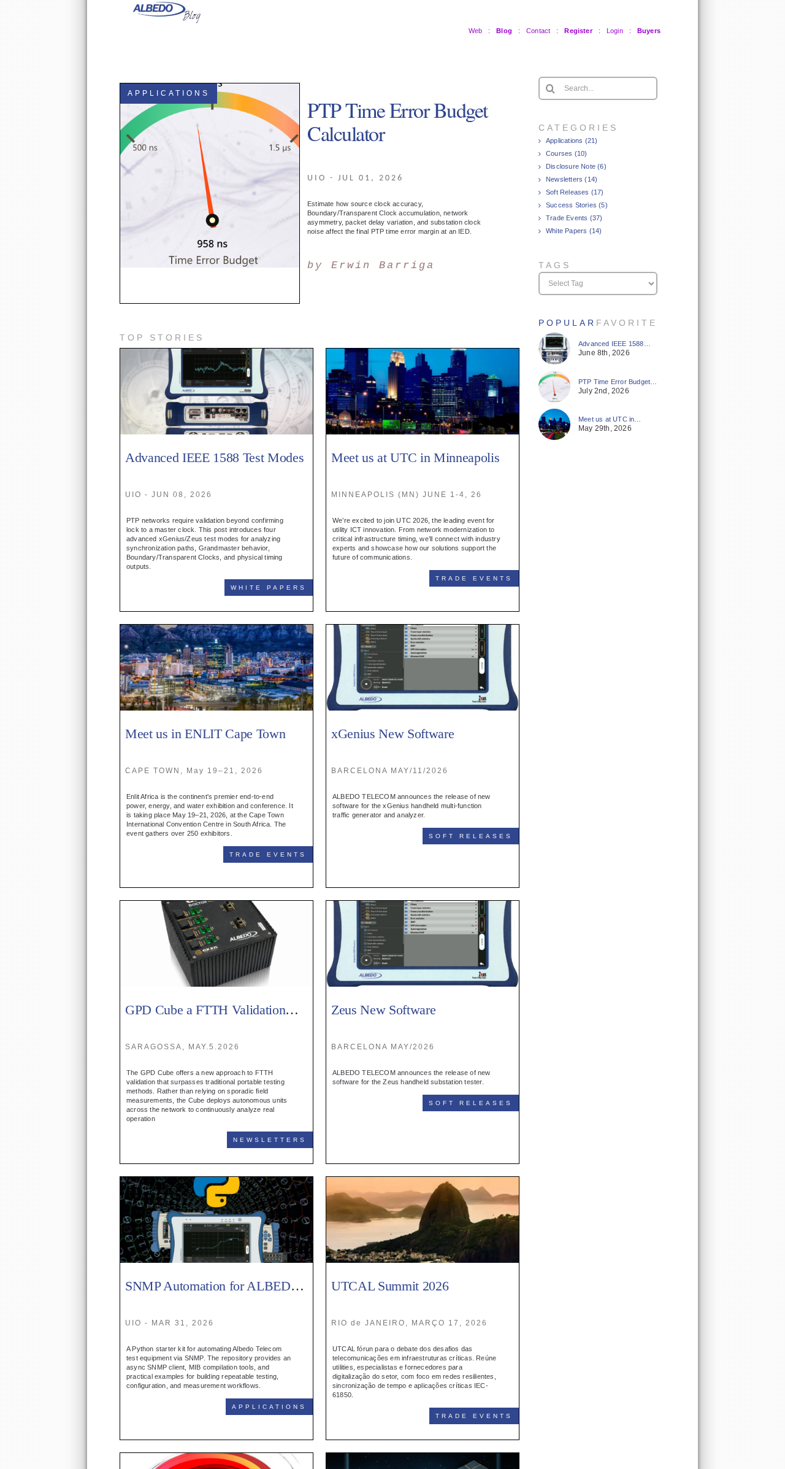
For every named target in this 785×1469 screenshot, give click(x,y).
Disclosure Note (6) (576, 166)
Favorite (626, 323)
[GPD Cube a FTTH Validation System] (216, 905)
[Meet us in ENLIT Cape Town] (216, 629)
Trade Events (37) (574, 218)
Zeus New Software (383, 1009)
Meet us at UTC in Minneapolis (415, 457)
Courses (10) (566, 153)
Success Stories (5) (577, 205)
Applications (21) (571, 140)
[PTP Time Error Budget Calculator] (554, 375)
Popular (567, 323)
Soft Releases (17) (575, 192)
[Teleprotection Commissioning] (216, 1457)
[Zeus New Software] (422, 905)
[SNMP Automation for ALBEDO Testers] (216, 1181)
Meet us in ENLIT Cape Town (205, 733)
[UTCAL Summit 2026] (422, 1181)
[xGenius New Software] (422, 629)
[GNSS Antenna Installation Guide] (422, 1457)
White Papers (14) (574, 230)
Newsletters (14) (571, 179)
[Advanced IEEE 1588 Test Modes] (216, 353)
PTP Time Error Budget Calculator (397, 121)
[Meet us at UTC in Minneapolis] (422, 353)
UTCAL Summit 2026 (389, 1286)
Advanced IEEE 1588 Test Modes (214, 457)
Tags (554, 265)
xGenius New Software (392, 733)
